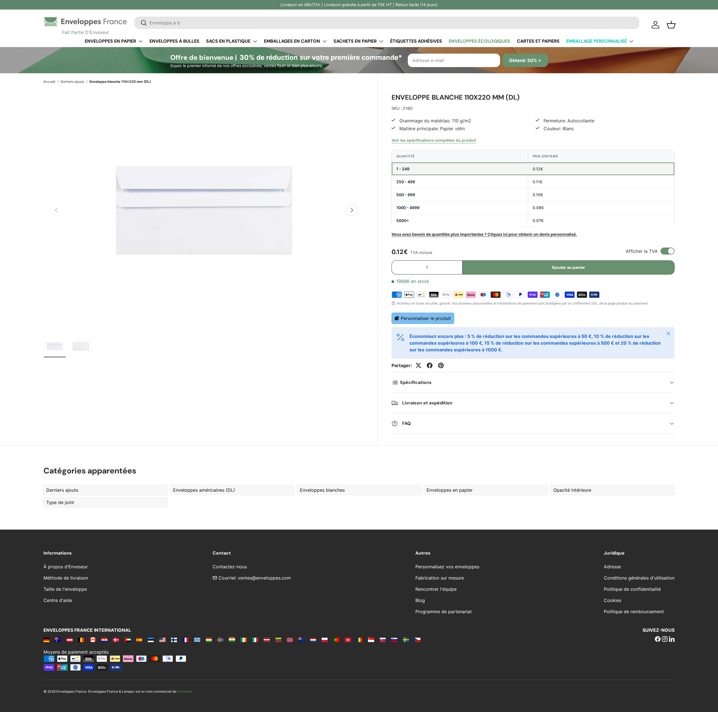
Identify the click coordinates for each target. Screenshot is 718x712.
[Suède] (406, 639)
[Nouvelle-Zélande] (301, 639)
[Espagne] (139, 639)
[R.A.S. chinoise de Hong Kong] (348, 639)
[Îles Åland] (220, 639)
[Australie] (58, 639)
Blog (420, 600)
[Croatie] (104, 639)
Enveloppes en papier (110, 41)
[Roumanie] (359, 639)
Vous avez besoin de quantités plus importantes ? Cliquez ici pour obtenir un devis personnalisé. (484, 234)
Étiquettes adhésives (416, 41)
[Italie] (255, 639)
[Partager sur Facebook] (429, 365)
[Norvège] (290, 639)
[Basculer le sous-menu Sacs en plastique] (255, 41)
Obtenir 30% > (525, 60)
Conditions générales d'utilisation (639, 578)
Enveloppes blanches (322, 490)
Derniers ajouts (72, 81)
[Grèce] (197, 639)
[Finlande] (174, 639)
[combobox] (386, 23)
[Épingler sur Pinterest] (441, 365)
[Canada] (93, 639)
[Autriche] (70, 639)
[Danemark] (116, 639)
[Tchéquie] (417, 639)
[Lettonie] (267, 639)
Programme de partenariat (443, 611)
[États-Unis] (162, 639)
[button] (671, 25)
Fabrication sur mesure (439, 578)
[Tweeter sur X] (418, 365)
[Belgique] (81, 639)
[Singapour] (371, 639)
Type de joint (60, 502)
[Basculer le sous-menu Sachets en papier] (381, 41)
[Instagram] (665, 639)
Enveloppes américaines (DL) (204, 490)
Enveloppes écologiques (479, 41)
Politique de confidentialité (632, 589)
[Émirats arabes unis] (127, 639)
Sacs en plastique (228, 41)
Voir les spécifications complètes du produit (434, 140)
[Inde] (232, 639)
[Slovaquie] (383, 639)
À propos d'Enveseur (65, 566)
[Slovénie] (394, 639)
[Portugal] (336, 639)
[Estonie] (151, 639)
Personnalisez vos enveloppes (447, 566)
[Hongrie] (209, 639)
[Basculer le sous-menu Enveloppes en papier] (140, 41)
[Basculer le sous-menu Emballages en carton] (324, 41)
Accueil (49, 81)
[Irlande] (244, 639)
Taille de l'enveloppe (65, 589)
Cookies (612, 600)
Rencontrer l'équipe (436, 589)
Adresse (612, 566)
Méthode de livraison (65, 578)
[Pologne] (325, 639)
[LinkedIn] (672, 639)
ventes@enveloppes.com (264, 578)
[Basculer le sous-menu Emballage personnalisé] (631, 41)
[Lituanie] (278, 639)
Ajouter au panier (568, 267)
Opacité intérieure (572, 490)
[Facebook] (658, 639)
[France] (185, 639)
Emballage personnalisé (596, 41)
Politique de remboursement (634, 611)
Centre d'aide (57, 600)
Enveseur (184, 691)
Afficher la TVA (642, 251)
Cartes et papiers (538, 41)
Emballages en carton (292, 41)
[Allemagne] (46, 639)
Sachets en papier (355, 41)
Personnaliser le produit (426, 318)
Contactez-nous (230, 566)
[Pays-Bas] (313, 639)
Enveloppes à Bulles (174, 41)
